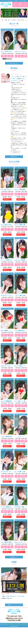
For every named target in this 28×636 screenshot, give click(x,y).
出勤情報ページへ (14, 557)
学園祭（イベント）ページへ (14, 605)
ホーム (26, 20)
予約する (7, 199)
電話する (14, 5)
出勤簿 (20, 5)
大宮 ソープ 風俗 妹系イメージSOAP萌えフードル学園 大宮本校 (12, 20)
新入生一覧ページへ (14, 63)
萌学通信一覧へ (14, 156)
